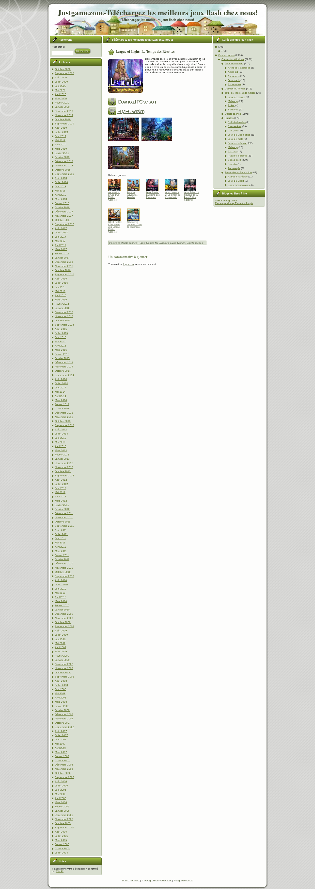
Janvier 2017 (62, 257)
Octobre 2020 (63, 69)
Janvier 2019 (62, 157)
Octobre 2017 (63, 220)
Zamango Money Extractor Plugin (234, 203)
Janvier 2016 (62, 308)
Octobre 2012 (63, 471)
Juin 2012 (60, 488)
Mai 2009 (60, 643)
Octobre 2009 (63, 622)
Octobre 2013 (63, 421)
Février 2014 (62, 404)
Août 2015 (61, 329)
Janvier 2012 (62, 509)
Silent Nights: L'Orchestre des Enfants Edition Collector (115, 226)
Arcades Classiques (239, 67)
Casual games (226, 55)
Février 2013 (62, 454)
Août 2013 (61, 429)
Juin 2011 (60, 538)
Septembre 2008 (64, 676)
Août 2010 (61, 580)
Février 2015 (62, 354)
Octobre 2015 (63, 320)
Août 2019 (61, 127)
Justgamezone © (183, 880)
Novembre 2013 (64, 417)
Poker (231, 105)
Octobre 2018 (63, 169)
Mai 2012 (60, 492)
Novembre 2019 (64, 115)
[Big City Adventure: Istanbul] (135, 184)
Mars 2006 (61, 802)
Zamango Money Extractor (157, 880)
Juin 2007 (60, 739)
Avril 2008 (60, 697)
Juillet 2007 (61, 735)
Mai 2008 (60, 693)
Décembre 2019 (64, 111)
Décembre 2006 (64, 764)
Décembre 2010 (64, 563)
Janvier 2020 (62, 106)
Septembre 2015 (64, 324)
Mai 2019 (60, 140)
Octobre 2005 (63, 823)
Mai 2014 (60, 391)
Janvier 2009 (62, 660)
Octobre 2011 (62, 521)
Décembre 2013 (64, 412)
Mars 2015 (61, 350)
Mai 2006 (60, 794)
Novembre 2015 (64, 316)
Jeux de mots (235, 139)
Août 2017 (61, 228)
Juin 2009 (60, 639)
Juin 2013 (60, 437)
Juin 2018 (60, 186)
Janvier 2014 (62, 408)
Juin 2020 (60, 86)
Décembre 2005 (64, 815)
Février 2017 (62, 253)
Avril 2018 (60, 194)
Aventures (233, 76)
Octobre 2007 (63, 722)
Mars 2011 (61, 551)
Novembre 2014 (64, 366)
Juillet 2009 (61, 634)
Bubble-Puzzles (237, 122)
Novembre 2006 (64, 768)
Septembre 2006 (64, 777)
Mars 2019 (61, 148)
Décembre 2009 (64, 613)
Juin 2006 (60, 789)
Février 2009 (62, 655)
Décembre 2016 (64, 262)
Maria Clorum (177, 243)
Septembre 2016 (64, 274)
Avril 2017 (60, 245)
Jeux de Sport (236, 180)
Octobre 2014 (63, 370)
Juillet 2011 (61, 534)
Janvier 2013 (62, 458)
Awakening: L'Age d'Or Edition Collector (114, 196)
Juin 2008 (60, 689)
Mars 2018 (61, 199)
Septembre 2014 (64, 375)
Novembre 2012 (64, 467)
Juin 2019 (60, 136)
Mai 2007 (60, 743)
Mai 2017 (60, 241)
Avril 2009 (60, 647)
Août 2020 (61, 77)
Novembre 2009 (64, 618)
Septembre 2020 (64, 73)
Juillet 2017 (61, 232)
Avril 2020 (60, 94)
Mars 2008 (61, 701)
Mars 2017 (61, 249)
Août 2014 (61, 379)
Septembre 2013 (64, 425)
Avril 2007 (60, 748)
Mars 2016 (61, 299)
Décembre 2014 (64, 362)
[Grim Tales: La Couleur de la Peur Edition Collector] (192, 184)
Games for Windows (157, 243)
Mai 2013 (60, 442)
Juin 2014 (60, 387)
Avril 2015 (60, 345)
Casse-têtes (234, 126)
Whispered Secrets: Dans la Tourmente (134, 224)
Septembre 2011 (64, 525)
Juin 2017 (60, 236)
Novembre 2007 (64, 718)
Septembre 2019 (64, 123)
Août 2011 (61, 530)
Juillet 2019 (61, 132)
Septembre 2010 (64, 576)
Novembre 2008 (64, 668)
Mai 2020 (60, 90)
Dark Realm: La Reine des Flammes (153, 195)
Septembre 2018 (64, 174)
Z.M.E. (59, 871)
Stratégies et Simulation (238, 172)
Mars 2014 (61, 400)
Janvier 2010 (62, 609)
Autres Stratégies (238, 176)
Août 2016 (61, 278)
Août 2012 (61, 479)
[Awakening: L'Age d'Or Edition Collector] (116, 184)
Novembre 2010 (64, 567)
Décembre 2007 (64, 714)
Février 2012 (62, 505)
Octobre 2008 (63, 672)
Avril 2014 (60, 396)
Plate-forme (234, 84)
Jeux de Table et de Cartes (240, 92)
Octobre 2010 (63, 572)
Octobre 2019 (63, 119)
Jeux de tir (234, 80)
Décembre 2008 (64, 664)
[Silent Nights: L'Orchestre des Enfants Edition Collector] (116, 213)
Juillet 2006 (61, 785)
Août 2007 (61, 731)
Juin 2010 (60, 588)
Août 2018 (61, 178)
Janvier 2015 (62, 358)
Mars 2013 (61, 450)
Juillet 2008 (61, 685)
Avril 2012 (60, 496)
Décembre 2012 (64, 463)
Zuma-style (234, 168)
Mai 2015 (60, 341)
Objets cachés (129, 243)
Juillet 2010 (61, 584)
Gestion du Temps (235, 88)
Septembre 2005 (64, 827)
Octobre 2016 (63, 270)
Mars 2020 (61, 98)
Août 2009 (61, 630)
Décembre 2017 (64, 211)
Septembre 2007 (64, 727)
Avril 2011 (60, 546)
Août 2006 (61, 781)
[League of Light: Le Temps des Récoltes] (125, 142)
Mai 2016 (60, 291)
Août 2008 (61, 681)
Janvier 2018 (62, 207)
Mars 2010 (61, 601)
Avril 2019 (60, 144)
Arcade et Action (234, 63)
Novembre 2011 (64, 517)
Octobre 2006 (63, 773)
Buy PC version (130, 111)
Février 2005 (62, 844)
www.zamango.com (226, 200)
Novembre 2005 (64, 819)
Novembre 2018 (64, 165)
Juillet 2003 (61, 852)
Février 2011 (62, 555)
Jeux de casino (236, 97)
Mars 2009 (61, 651)
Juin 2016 (60, 287)
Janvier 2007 (62, 760)
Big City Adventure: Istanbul (132, 195)
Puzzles (229, 118)
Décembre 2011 (64, 513)
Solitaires (233, 109)
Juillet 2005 (61, 836)
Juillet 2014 (61, 383)
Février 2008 (62, 706)
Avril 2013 (60, 446)
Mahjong (233, 101)
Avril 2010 (60, 597)
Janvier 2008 (62, 710)
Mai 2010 (60, 593)
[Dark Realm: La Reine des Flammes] (154, 184)
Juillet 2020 (61, 81)
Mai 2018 (60, 190)
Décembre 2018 (64, 161)
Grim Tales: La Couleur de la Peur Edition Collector (191, 196)
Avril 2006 (60, 798)
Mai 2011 (60, 542)
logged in (128, 264)
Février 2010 (62, 605)
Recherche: (58, 46)
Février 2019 (62, 153)
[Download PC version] (112, 102)
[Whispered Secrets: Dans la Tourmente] (135, 213)
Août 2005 (61, 831)
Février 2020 (62, 102)
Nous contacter (131, 880)
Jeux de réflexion (237, 143)
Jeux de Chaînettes (239, 134)
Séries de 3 (234, 159)
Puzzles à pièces (237, 155)
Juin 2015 (60, 337)
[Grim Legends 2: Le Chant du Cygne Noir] (173, 184)
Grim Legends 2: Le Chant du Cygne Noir (172, 195)
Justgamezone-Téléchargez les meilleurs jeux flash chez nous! (158, 12)
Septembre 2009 (64, 626)
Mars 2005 (61, 840)
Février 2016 (62, 303)
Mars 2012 (61, 500)
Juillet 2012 (61, 484)
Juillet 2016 (61, 282)
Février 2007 (62, 756)
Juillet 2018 (61, 182)
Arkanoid (233, 71)
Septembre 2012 (64, 475)
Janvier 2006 (62, 810)
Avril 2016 (60, 295)
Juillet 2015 (61, 333)
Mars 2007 (61, 752)
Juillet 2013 (61, 433)
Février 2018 (62, 203)
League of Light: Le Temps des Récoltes (145, 51)
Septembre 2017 (64, 224)
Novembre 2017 (64, 215)
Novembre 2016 (64, 266)
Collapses (233, 130)
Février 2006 (62, 806)
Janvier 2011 (62, 559)
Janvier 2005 (62, 848)
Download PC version (137, 102)
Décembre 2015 (64, 312)
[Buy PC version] (112, 111)
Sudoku (232, 164)
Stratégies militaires (239, 185)
